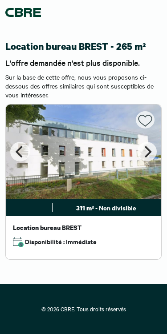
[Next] (147, 151)
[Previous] (20, 151)
